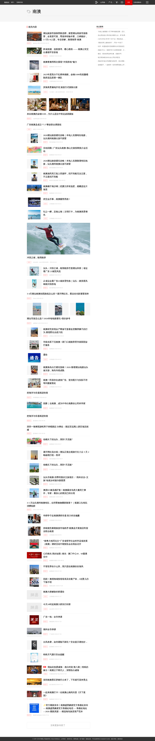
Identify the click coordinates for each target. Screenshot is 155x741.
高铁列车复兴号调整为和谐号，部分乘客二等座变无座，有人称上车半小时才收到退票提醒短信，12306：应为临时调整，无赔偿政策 (113, 61)
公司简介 (63, 739)
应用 (12, 2)
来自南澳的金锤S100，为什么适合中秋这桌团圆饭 (50, 114)
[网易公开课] (103, 2)
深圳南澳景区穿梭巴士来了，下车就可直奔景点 (65, 680)
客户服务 (82, 739)
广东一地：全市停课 (52, 617)
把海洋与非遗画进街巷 (37, 393)
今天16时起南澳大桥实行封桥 (57, 604)
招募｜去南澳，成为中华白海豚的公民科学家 (64, 403)
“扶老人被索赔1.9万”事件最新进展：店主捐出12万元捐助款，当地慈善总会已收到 (113, 31)
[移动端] (96, 2)
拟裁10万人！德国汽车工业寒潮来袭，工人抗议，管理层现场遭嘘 (113, 50)
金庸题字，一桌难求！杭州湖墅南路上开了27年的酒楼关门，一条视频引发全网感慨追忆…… (113, 65)
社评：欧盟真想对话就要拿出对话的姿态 (111, 46)
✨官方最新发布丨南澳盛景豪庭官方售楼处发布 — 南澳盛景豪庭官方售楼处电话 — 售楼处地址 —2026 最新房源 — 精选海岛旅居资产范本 (65, 708)
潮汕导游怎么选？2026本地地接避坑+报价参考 (48, 318)
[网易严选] (110, 2)
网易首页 (6, 2)
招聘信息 (75, 739)
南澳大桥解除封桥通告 (53, 592)
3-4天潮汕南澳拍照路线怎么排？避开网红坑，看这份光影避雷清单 (58, 294)
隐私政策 (88, 739)
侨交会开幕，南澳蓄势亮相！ (57, 199)
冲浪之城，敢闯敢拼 (36, 257)
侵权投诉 (120, 739)
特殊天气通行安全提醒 (53, 654)
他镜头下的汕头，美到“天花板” (58, 439)
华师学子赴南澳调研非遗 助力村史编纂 (61, 515)
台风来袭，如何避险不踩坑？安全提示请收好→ (65, 642)
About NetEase (55, 739)
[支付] (117, 2)
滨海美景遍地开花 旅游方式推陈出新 (60, 87)
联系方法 (69, 739)
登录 (128, 2)
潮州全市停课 (49, 629)
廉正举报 (113, 739)
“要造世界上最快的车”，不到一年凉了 (110, 42)
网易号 (29, 43)
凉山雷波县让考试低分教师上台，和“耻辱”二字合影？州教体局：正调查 (113, 35)
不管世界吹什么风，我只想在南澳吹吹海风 (63, 566)
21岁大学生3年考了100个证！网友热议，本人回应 (113, 39)
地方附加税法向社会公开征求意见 (109, 57)
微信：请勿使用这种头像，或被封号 (109, 54)
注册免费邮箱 (137, 2)
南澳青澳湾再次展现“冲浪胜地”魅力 (60, 62)
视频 (45, 674)
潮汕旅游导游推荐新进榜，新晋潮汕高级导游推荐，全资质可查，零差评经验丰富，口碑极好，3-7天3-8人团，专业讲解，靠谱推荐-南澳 (65, 36)
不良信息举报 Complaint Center (101, 739)
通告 (45, 355)
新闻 (45, 92)
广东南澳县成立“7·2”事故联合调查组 (44, 124)
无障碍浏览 (19, 2)
